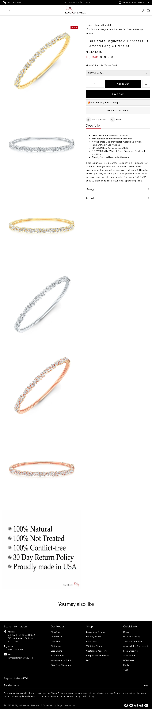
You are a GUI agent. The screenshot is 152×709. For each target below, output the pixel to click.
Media (126, 665)
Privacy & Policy (131, 636)
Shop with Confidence (97, 655)
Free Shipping (130, 650)
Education (56, 641)
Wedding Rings (94, 646)
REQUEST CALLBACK (117, 110)
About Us (56, 632)
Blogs (126, 632)
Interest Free (57, 655)
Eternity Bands (94, 636)
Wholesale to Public (61, 660)
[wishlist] (142, 10)
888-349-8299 (14, 2)
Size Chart (56, 650)
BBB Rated (128, 660)
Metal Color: (101, 65)
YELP (126, 669)
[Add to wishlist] (146, 84)
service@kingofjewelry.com (136, 2)
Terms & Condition (133, 641)
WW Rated (129, 655)
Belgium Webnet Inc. (66, 705)
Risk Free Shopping (61, 665)
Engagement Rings (96, 632)
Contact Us (56, 636)
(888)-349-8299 (15, 649)
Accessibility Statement (135, 646)
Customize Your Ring (97, 650)
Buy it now (118, 94)
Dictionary (56, 646)
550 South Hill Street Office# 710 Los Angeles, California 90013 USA (21, 638)
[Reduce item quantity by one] (89, 84)
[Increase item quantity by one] (101, 84)
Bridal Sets (92, 641)
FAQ (88, 660)
